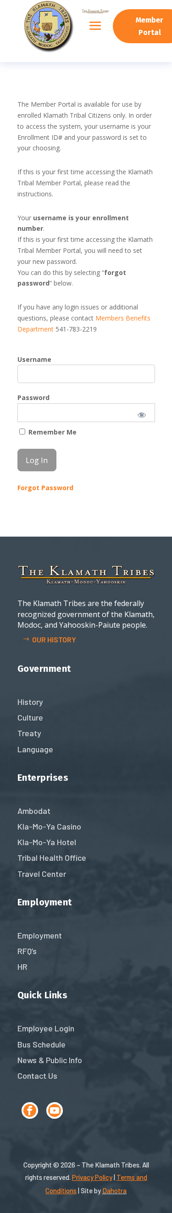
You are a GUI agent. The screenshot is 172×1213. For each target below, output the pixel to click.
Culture (30, 717)
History (30, 702)
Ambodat (33, 811)
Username (34, 359)
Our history (54, 639)
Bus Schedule (41, 1044)
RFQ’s (27, 951)
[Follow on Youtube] (54, 1110)
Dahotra (114, 1190)
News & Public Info (49, 1060)
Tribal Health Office (51, 858)
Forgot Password (45, 487)
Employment (39, 935)
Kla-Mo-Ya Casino (49, 826)
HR (22, 966)
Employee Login (45, 1028)
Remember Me (52, 432)
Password (33, 397)
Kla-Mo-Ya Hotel (46, 842)
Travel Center (41, 874)
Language (35, 749)
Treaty (29, 733)
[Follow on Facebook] (29, 1110)
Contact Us (37, 1075)
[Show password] (141, 414)
